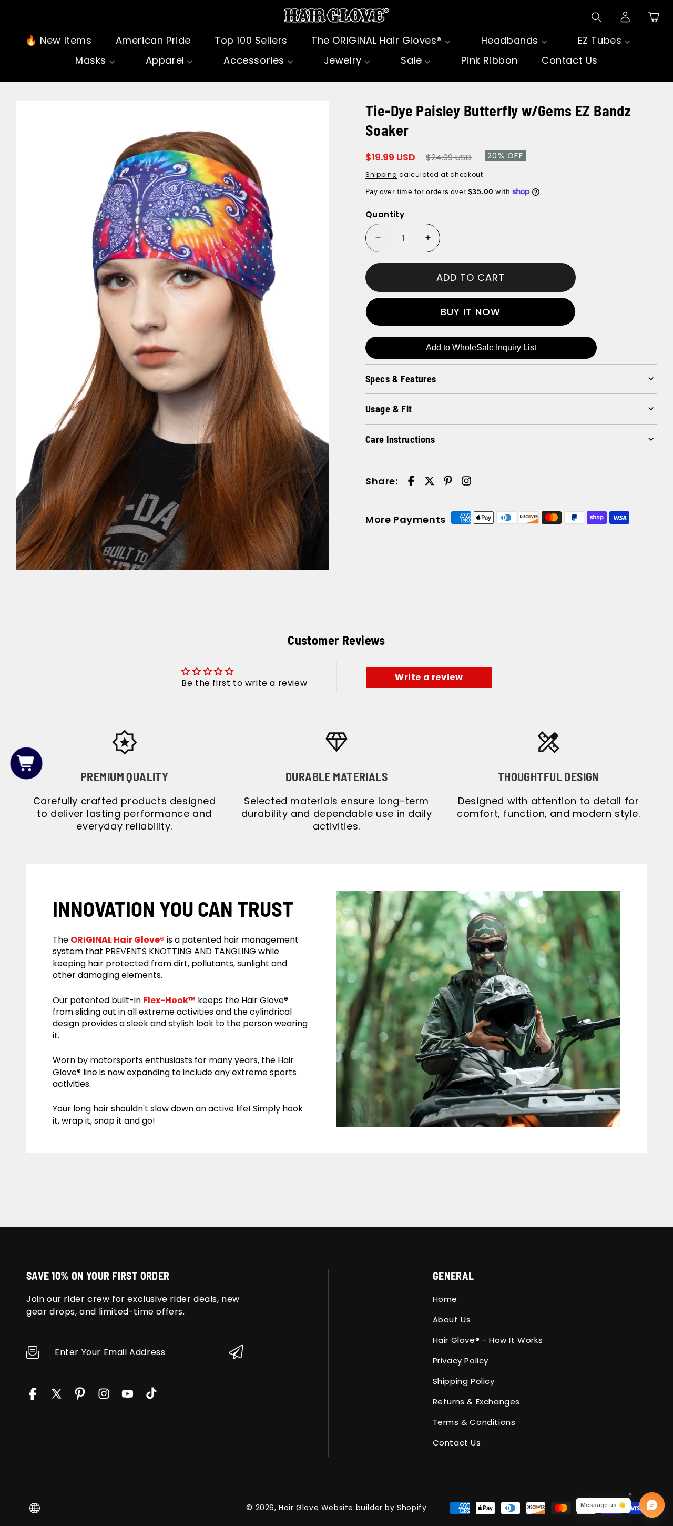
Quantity (384, 213)
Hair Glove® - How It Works (488, 1340)
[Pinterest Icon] (80, 1397)
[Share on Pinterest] (448, 481)
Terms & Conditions (474, 1422)
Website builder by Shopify (374, 1507)
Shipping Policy (464, 1381)
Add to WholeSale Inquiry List (481, 347)
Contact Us (457, 1442)
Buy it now (471, 311)
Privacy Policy (460, 1360)
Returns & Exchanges (476, 1401)
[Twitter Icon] (56, 1397)
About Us (452, 1319)
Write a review (429, 677)
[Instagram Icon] (103, 1397)
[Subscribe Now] (236, 1352)
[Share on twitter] (429, 481)
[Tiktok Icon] (151, 1397)
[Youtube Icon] (127, 1397)
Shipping (381, 174)
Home (445, 1299)
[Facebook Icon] (32, 1397)
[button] (653, 17)
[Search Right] (596, 17)
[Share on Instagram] (466, 481)
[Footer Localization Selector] (34, 1508)
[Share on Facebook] (411, 481)
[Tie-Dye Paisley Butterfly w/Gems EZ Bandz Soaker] (172, 336)
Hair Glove (299, 1507)
